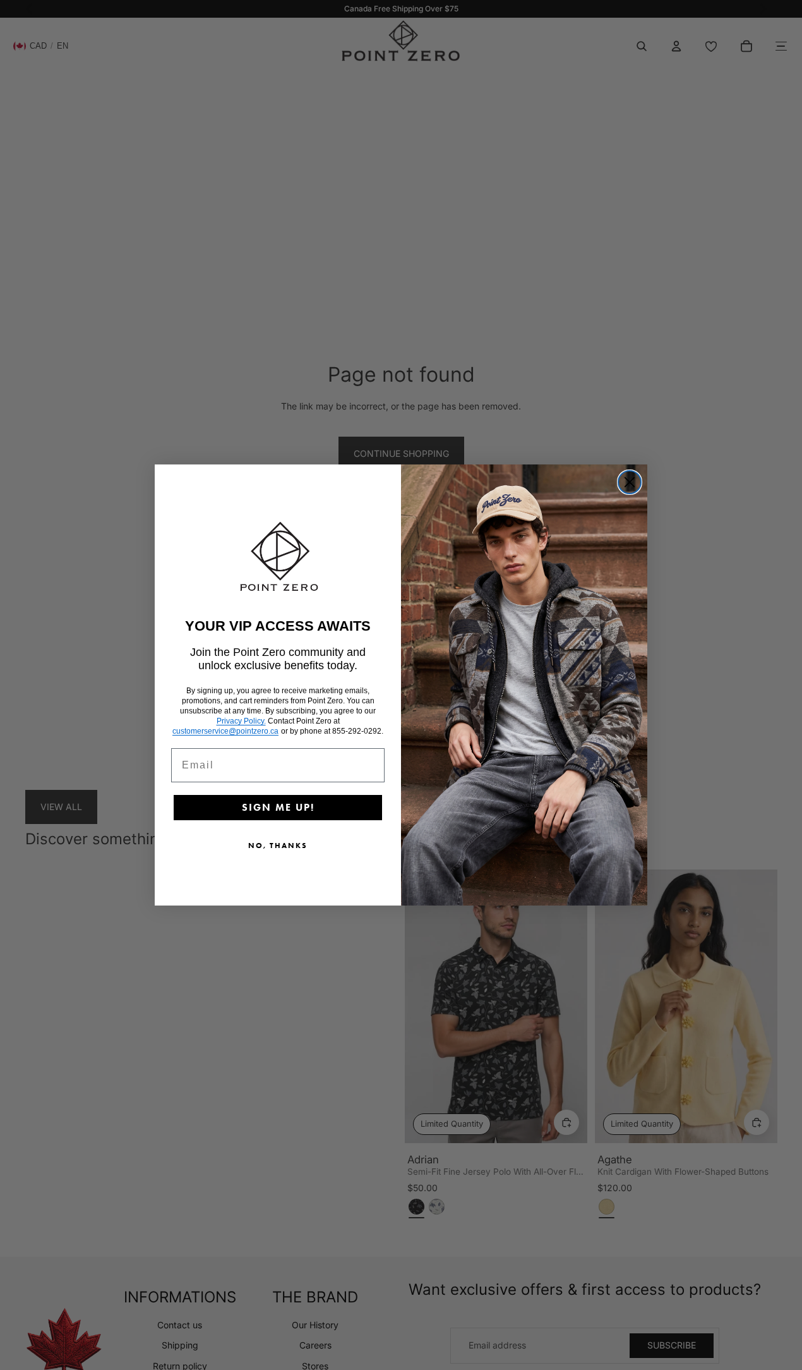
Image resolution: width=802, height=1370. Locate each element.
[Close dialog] (629, 482)
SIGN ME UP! (278, 807)
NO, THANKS (278, 845)
